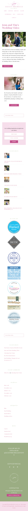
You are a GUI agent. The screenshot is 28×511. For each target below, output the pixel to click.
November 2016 (8, 393)
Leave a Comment (20, 30)
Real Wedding (7, 411)
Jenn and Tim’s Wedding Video (10, 26)
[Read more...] (8, 66)
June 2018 (6, 385)
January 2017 (7, 390)
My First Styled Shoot (10, 196)
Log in (5, 428)
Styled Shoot (7, 413)
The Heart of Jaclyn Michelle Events (13, 162)
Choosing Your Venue (10, 185)
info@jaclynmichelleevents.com (14, 490)
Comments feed (8, 434)
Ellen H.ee (6, 372)
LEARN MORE (14, 105)
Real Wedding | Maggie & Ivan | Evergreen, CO (13, 208)
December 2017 (8, 388)
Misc (5, 408)
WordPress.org (8, 436)
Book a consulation (14, 495)
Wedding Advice (8, 416)
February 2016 (7, 395)
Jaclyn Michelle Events (14, 5)
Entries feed (7, 431)
